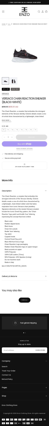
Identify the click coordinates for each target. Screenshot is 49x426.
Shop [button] (4, 396)
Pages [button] (4, 387)
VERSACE (5, 94)
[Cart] (46, 11)
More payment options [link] (24, 148)
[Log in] (42, 11)
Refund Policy (7, 379)
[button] (3, 11)
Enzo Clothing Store (9, 405)
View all (25, 300)
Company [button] (6, 361)
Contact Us (6, 375)
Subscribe (40, 350)
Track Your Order (8, 371)
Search (4, 366)
